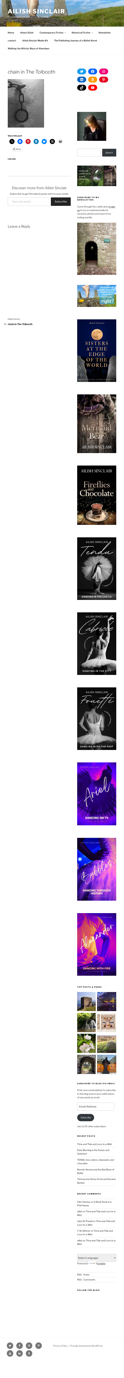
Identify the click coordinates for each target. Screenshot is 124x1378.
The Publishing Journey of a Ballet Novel (75, 40)
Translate (100, 1263)
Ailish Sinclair (36, 11)
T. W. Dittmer (83, 1230)
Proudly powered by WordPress (86, 1345)
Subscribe (61, 201)
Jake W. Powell (84, 1221)
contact (12, 40)
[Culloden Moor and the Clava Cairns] (106, 1044)
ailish (79, 1211)
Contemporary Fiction (51, 32)
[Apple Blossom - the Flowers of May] (86, 1044)
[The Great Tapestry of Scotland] (106, 1023)
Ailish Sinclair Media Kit (35, 40)
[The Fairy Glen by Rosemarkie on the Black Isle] (86, 1023)
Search (109, 152)
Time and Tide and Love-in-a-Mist (94, 1144)
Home (11, 32)
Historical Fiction (81, 32)
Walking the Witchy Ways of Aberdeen (28, 48)
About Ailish (26, 32)
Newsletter (105, 32)
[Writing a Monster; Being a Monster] (106, 1065)
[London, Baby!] (106, 1002)
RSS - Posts (83, 1274)
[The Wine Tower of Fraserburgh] (86, 1002)
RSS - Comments (86, 1279)
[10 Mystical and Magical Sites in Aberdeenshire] (86, 1065)
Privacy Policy (60, 1345)
